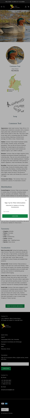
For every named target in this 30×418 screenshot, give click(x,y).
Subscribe (15, 216)
